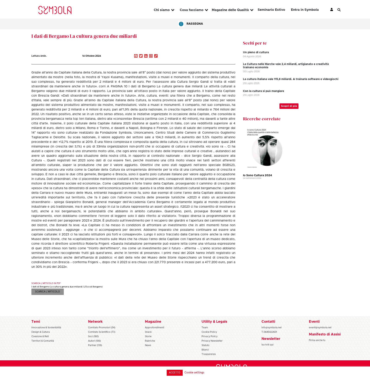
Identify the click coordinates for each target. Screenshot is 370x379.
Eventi (314, 321)
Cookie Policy (209, 332)
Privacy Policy (210, 336)
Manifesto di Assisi (325, 334)
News (148, 345)
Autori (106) (94, 341)
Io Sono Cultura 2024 (257, 175)
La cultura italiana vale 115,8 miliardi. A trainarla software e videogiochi (290, 79)
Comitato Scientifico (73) (101, 332)
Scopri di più (289, 106)
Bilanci (205, 350)
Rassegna (195, 23)
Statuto (205, 345)
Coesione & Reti (40, 336)
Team (205, 327)
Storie (148, 336)
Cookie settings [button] (194, 372)
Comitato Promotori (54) (101, 327)
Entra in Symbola (305, 9)
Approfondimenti (154, 327)
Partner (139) (95, 345)
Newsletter (271, 339)
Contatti (268, 321)
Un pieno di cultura (256, 52)
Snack (148, 332)
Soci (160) (93, 336)
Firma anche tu (317, 340)
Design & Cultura (40, 332)
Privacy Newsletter (212, 341)
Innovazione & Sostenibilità (46, 327)
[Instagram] (150, 56)
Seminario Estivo (271, 9)
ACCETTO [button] (174, 372)
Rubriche (150, 341)
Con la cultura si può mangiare (263, 91)
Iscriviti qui (267, 345)
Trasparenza (209, 354)
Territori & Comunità (42, 341)
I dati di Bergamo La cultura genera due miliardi (84, 36)
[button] (342, 10)
